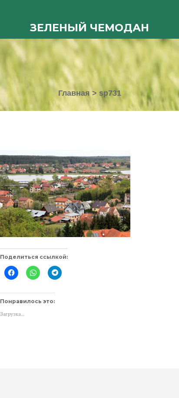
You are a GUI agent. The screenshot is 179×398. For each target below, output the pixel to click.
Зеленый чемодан (89, 27)
